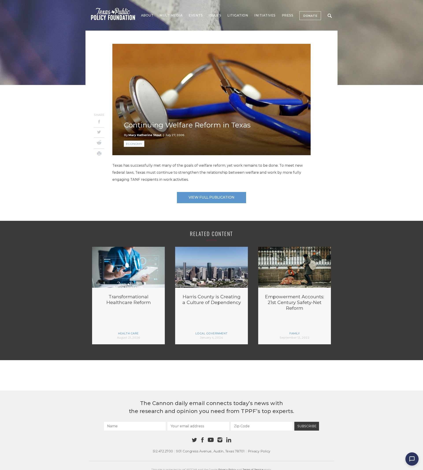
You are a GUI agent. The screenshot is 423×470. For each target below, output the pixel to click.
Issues (215, 15)
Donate (310, 15)
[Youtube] (210, 440)
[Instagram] (220, 439)
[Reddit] (99, 143)
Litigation (237, 15)
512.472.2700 (163, 451)
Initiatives (265, 15)
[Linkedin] (229, 439)
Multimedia (171, 15)
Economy (134, 144)
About (147, 15)
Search (329, 15)
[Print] (99, 154)
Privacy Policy (259, 451)
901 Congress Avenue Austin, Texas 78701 (210, 451)
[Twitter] (99, 132)
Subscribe (307, 426)
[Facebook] (99, 122)
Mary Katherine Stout (144, 135)
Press (287, 15)
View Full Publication (211, 197)
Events (196, 15)
